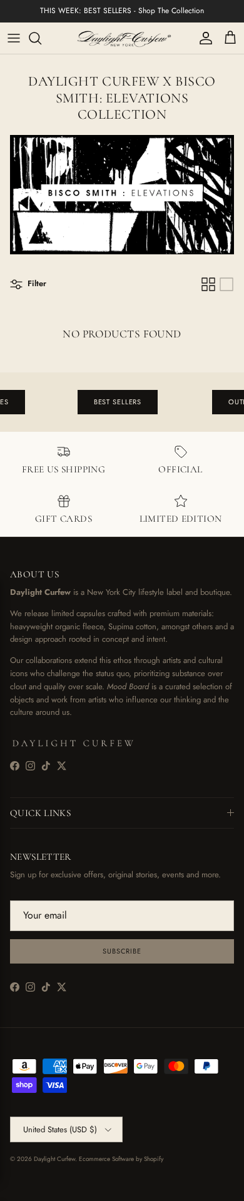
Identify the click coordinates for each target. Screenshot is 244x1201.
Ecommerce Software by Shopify (121, 1159)
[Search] (41, 38)
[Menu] (14, 38)
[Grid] (208, 284)
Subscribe (122, 951)
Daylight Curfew (54, 1159)
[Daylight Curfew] (122, 38)
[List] (226, 284)
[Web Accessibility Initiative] (5, 1187)
